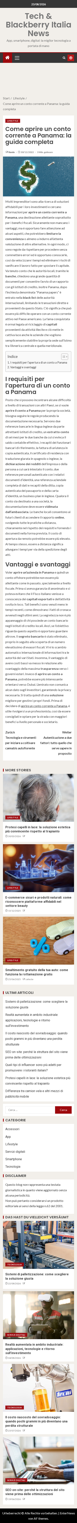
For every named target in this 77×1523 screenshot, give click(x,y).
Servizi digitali (15, 1152)
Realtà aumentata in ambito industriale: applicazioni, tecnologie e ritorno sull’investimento (31, 1020)
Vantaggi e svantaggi (23, 367)
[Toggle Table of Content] (62, 356)
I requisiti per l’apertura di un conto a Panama (38, 362)
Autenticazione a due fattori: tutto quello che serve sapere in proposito (56, 742)
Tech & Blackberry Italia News (38, 25)
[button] (17, 58)
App (8, 1137)
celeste (29, 979)
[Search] (64, 58)
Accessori (12, 1129)
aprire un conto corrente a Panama (44, 706)
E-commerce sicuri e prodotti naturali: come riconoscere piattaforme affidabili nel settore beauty (38, 902)
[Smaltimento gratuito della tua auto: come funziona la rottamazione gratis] (38, 941)
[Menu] (17, 58)
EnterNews (67, 1513)
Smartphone (13, 1159)
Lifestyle (12, 121)
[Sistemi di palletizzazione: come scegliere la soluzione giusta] (38, 1245)
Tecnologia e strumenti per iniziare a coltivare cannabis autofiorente (20, 740)
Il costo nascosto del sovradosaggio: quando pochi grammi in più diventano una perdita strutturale (36, 1038)
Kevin (11, 152)
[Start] (7, 57)
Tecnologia (12, 1166)
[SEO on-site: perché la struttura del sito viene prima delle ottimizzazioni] (38, 1461)
